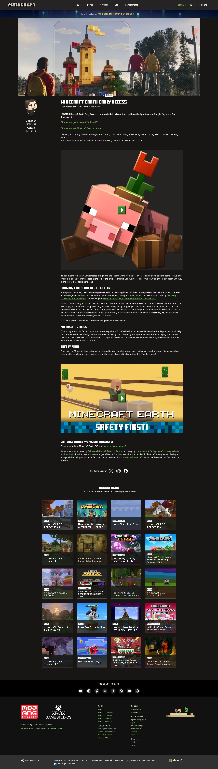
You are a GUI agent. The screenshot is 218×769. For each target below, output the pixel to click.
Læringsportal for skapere (107, 729)
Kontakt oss (135, 735)
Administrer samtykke (55, 728)
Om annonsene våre (133, 760)
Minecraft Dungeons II (105, 712)
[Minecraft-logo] (22, 5)
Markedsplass (136, 709)
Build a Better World (105, 735)
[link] (80, 691)
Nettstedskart (136, 729)
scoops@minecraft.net (135, 457)
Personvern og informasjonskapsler (66, 760)
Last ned (134, 732)
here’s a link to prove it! (115, 446)
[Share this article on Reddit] (118, 471)
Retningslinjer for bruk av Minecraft (33, 728)
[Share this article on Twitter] (111, 471)
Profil (133, 742)
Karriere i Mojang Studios (106, 732)
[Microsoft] (175, 760)
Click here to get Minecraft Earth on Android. (82, 128)
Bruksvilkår (109, 760)
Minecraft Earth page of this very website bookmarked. (129, 298)
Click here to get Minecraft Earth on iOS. (80, 122)
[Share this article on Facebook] (126, 471)
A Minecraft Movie (104, 738)
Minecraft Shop (136, 712)
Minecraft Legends (104, 718)
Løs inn (133, 745)
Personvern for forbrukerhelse (91, 760)
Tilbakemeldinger (137, 726)
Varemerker (119, 760)
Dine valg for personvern (67, 764)
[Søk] (193, 5)
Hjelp (133, 723)
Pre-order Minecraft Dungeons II (116, 14)
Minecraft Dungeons (105, 715)
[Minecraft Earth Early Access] (122, 210)
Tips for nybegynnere (138, 720)
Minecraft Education (105, 721)
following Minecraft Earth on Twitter (105, 451)
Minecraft (101, 709)
